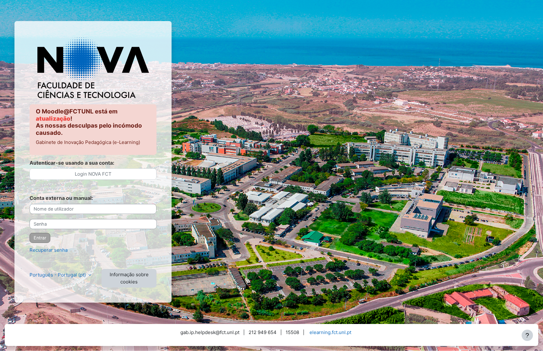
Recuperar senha (49, 250)
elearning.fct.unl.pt (330, 332)
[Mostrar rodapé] (527, 335)
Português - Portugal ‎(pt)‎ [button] (58, 275)
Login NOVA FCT (93, 174)
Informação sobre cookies (129, 278)
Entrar (40, 237)
